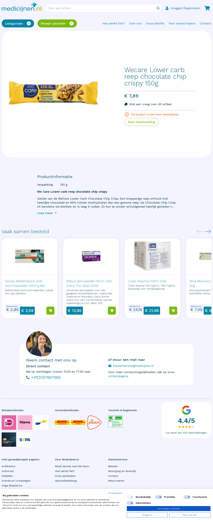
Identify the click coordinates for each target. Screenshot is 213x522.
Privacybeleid (115, 493)
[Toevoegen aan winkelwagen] (50, 311)
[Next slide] (207, 231)
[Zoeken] (158, 8)
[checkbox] (130, 497)
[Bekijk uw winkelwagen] (207, 8)
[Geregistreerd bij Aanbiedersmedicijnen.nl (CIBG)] (115, 421)
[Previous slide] (199, 231)
